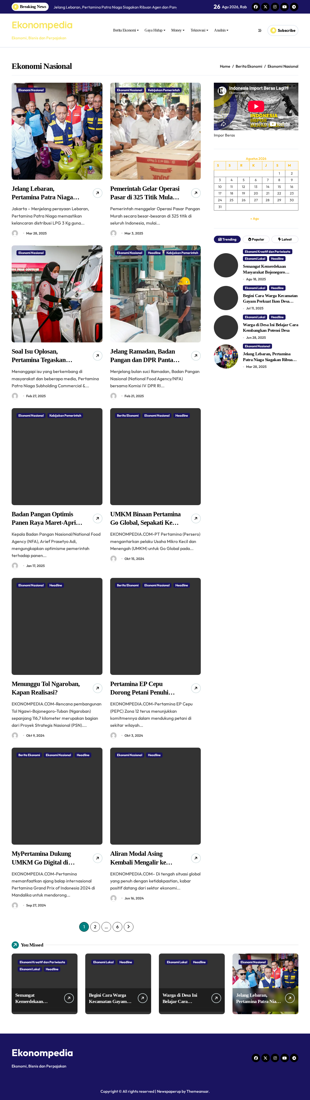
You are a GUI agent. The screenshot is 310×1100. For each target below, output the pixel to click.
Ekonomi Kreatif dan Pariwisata (267, 251)
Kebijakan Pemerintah (164, 90)
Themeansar (197, 1091)
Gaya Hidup (153, 30)
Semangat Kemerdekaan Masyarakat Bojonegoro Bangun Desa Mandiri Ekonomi (270, 272)
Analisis (219, 30)
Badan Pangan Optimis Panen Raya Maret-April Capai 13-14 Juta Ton (45, 522)
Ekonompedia (42, 25)
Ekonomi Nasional (31, 90)
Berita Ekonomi (124, 30)
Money (176, 30)
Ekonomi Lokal (255, 258)
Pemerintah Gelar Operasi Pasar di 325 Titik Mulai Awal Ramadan (145, 197)
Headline (154, 253)
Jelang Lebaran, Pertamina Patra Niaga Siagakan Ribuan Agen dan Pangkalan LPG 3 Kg (270, 359)
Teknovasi (198, 30)
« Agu (254, 218)
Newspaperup (169, 1091)
